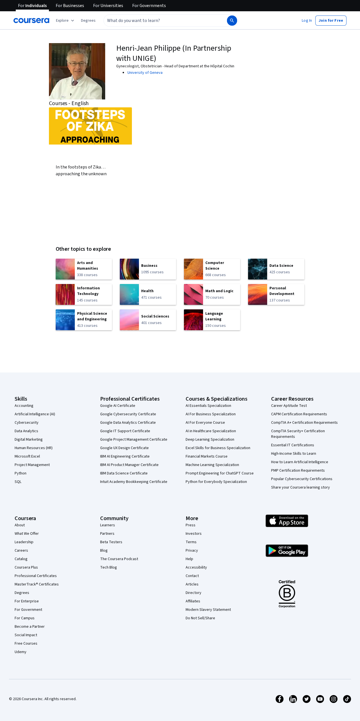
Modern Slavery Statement (208, 610)
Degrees (22, 593)
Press (190, 525)
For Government (28, 610)
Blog (104, 550)
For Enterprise (27, 601)
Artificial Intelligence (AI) (35, 414)
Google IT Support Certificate (125, 431)
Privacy (192, 550)
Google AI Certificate (117, 406)
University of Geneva (145, 73)
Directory (193, 593)
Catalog (21, 559)
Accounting (24, 406)
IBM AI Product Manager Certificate (129, 465)
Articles (192, 584)
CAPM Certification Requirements (299, 414)
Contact (192, 576)
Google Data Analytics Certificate (128, 422)
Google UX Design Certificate (124, 448)
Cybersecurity (27, 422)
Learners (107, 525)
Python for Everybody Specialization (216, 482)
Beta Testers (111, 542)
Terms (191, 542)
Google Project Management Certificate (133, 439)
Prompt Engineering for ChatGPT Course (220, 473)
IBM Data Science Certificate (124, 473)
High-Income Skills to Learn (293, 453)
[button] (88, 20)
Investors (194, 533)
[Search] (232, 20)
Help (189, 559)
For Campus (25, 618)
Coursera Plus (26, 567)
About (20, 525)
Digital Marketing (29, 439)
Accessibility (196, 567)
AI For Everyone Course (205, 422)
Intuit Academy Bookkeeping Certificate (133, 482)
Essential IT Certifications (292, 445)
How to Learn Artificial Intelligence (299, 462)
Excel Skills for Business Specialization (218, 448)
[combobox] (159, 20)
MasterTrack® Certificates (37, 584)
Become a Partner (30, 626)
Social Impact (26, 635)
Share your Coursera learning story (300, 487)
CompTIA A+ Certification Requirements (304, 422)
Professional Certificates (36, 576)
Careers (21, 550)
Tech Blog (108, 567)
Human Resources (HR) (34, 448)
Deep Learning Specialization (210, 439)
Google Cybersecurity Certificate (128, 414)
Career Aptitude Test (289, 406)
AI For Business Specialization (211, 414)
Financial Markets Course (207, 456)
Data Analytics (26, 431)
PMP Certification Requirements (298, 470)
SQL (18, 482)
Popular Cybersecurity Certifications (301, 479)
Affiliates (193, 601)
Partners (107, 533)
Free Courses (26, 643)
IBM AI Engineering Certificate (125, 456)
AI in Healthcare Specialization (211, 431)
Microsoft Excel (27, 456)
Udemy (20, 652)
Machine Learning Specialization (212, 465)
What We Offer (27, 533)
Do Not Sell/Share (200, 618)
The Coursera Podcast (119, 559)
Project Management (32, 465)
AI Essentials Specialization (208, 406)
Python (20, 473)
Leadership (24, 542)
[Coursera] (31, 20)
